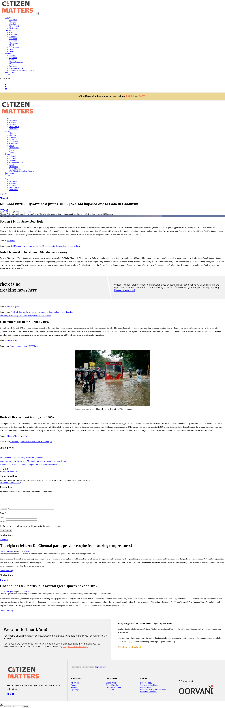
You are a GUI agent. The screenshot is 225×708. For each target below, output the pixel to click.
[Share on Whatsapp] (6, 210)
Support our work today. (75, 646)
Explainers (13, 58)
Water (11, 51)
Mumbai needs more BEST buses (24, 346)
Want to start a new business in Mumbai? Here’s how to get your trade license (33, 461)
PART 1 (130, 96)
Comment (4, 509)
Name (3, 513)
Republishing (145, 687)
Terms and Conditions (149, 685)
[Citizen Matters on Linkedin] (11, 694)
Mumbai (12, 24)
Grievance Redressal (148, 692)
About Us (75, 683)
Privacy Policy (146, 683)
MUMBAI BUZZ (14, 471)
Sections (8, 53)
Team (73, 685)
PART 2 (143, 96)
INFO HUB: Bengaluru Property (21, 70)
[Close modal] (1, 704)
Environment (14, 41)
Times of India (13, 340)
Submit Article (10, 72)
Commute (13, 34)
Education (13, 39)
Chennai (12, 22)
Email (3, 517)
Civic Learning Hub (113, 687)
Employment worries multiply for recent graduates (21, 457)
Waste (11, 49)
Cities (7, 18)
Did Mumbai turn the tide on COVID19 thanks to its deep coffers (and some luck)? (45, 246)
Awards (74, 687)
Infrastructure (14, 47)
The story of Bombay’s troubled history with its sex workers (25, 315)
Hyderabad (13, 28)
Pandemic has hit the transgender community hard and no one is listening (41, 312)
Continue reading (6, 571)
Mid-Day (24, 436)
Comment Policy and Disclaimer (153, 689)
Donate (7, 75)
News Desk (6, 212)
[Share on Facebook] (7, 210)
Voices (11, 64)
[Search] (1, 194)
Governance (13, 43)
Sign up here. (101, 667)
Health (11, 45)
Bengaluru (13, 20)
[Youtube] (6, 89)
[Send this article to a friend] (1, 210)
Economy (13, 37)
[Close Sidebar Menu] (37, 13)
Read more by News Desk (10, 483)
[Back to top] (0, 702)
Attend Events (112, 685)
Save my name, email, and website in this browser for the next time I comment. (32, 526)
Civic (11, 32)
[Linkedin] (5, 87)
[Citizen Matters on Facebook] (9, 694)
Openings (75, 689)
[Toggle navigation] (5, 194)
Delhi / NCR (14, 26)
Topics (7, 30)
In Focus (12, 56)
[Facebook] (5, 85)
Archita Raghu (7, 551)
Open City (110, 689)
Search (25, 707)
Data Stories (13, 66)
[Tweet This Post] (3, 210)
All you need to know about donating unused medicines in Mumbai (28, 464)
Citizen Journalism (16, 62)
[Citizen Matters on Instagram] (7, 694)
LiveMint (11, 240)
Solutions (12, 60)
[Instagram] (5, 83)
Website (3, 522)
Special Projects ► (16, 68)
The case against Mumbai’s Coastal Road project (31, 441)
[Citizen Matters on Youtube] (13, 694)
